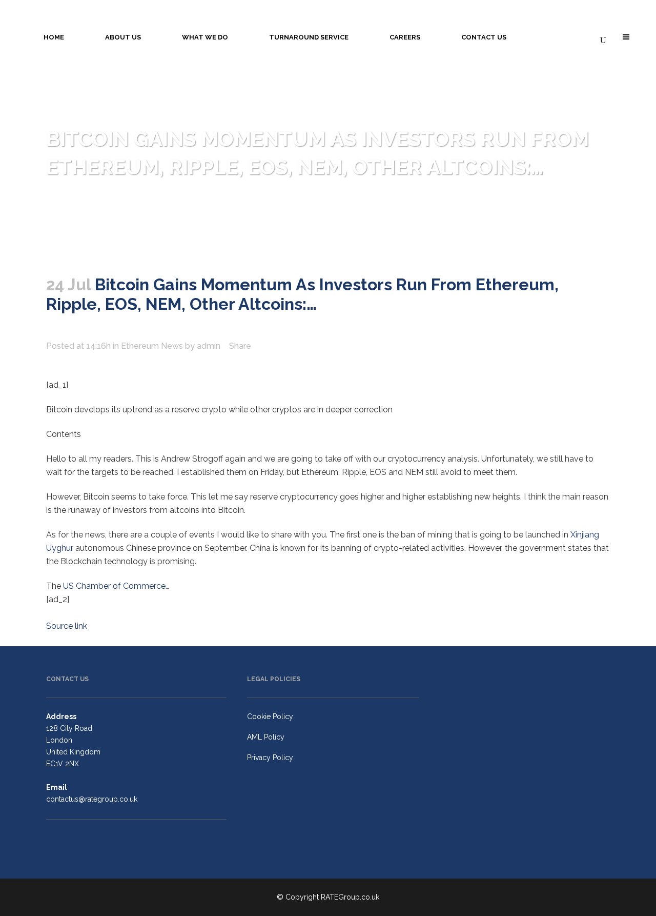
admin (208, 346)
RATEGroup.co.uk (350, 897)
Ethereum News (152, 346)
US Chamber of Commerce (114, 586)
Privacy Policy (270, 757)
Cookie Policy (270, 716)
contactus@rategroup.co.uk (91, 799)
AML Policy (265, 737)
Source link (66, 626)
